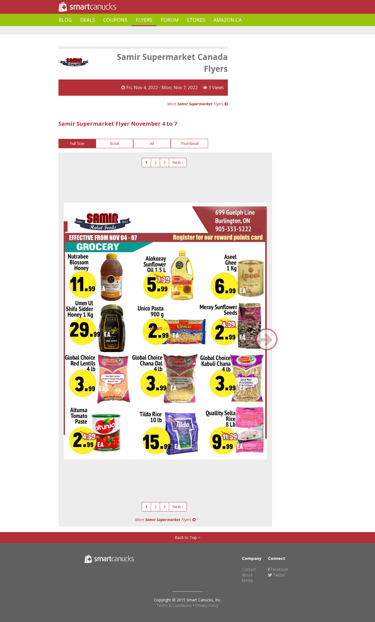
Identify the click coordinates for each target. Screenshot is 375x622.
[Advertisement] (158, 30)
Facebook (279, 569)
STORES (196, 19)
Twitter (278, 574)
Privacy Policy (206, 605)
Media (247, 580)
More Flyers (196, 103)
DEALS (87, 19)
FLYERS (144, 19)
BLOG (65, 19)
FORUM (169, 19)
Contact (249, 569)
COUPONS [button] (115, 19)
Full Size (77, 143)
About (247, 574)
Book (114, 143)
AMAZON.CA (227, 19)
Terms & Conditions (174, 605)
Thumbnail (189, 143)
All (152, 143)
